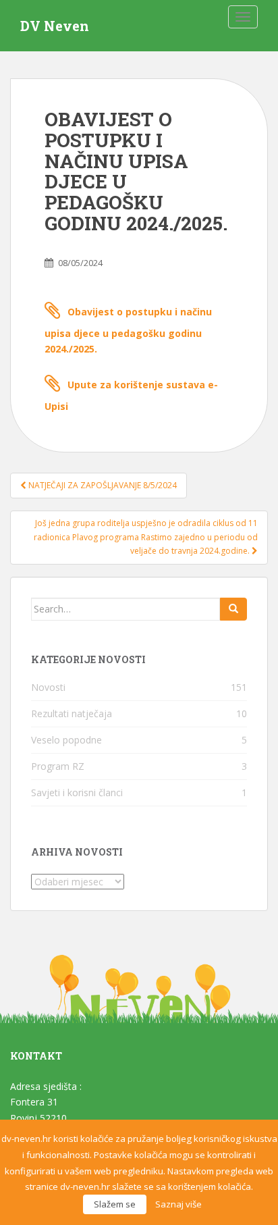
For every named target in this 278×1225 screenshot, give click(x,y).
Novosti (48, 687)
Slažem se (115, 1204)
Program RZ (57, 766)
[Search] (233, 609)
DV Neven (54, 25)
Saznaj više (178, 1204)
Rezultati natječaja (71, 713)
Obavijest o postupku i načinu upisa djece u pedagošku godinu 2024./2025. (128, 330)
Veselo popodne (66, 739)
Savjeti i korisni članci (77, 792)
